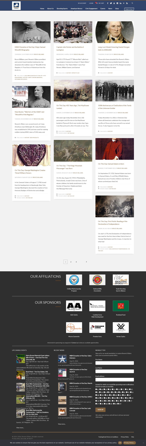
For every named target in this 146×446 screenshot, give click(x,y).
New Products (34, 137)
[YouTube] (114, 3)
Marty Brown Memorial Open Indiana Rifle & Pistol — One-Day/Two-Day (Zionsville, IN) (37, 357)
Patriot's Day (76, 73)
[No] (143, 443)
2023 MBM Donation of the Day (33, 75)
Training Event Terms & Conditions (108, 437)
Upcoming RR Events (21, 79)
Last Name (98, 368)
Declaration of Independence (118, 249)
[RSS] (127, 3)
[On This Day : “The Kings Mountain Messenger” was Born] (73, 150)
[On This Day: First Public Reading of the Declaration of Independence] (114, 206)
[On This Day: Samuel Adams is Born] (114, 149)
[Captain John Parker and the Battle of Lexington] (73, 32)
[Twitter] (111, 3)
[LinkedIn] (120, 3)
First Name (98, 359)
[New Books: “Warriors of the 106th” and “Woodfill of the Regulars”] (31, 96)
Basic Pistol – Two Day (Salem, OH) (37, 372)
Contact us (74, 343)
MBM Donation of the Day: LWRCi (81, 397)
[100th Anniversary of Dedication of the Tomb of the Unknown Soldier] (114, 90)
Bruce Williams (39, 54)
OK (120, 443)
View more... (20, 427)
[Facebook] (107, 3)
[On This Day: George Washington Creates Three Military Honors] (31, 155)
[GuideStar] (123, 3)
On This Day (71, 133)
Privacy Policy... (129, 443)
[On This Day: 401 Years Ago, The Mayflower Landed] (73, 90)
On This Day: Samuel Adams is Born (111, 164)
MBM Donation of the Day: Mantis (81, 383)
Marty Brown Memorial (35, 77)
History (25, 77)
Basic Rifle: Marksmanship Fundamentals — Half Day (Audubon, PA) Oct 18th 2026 (37, 412)
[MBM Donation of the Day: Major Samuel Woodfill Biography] (31, 32)
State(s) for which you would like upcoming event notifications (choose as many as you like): (114, 385)
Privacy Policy (125, 437)
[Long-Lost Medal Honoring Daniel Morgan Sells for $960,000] (114, 32)
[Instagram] (117, 3)
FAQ (132, 437)
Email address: (99, 376)
